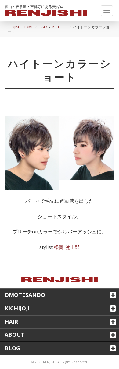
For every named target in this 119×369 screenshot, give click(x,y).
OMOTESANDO (25, 294)
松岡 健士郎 (67, 247)
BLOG (12, 348)
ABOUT (14, 334)
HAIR (43, 26)
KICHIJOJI (59, 26)
